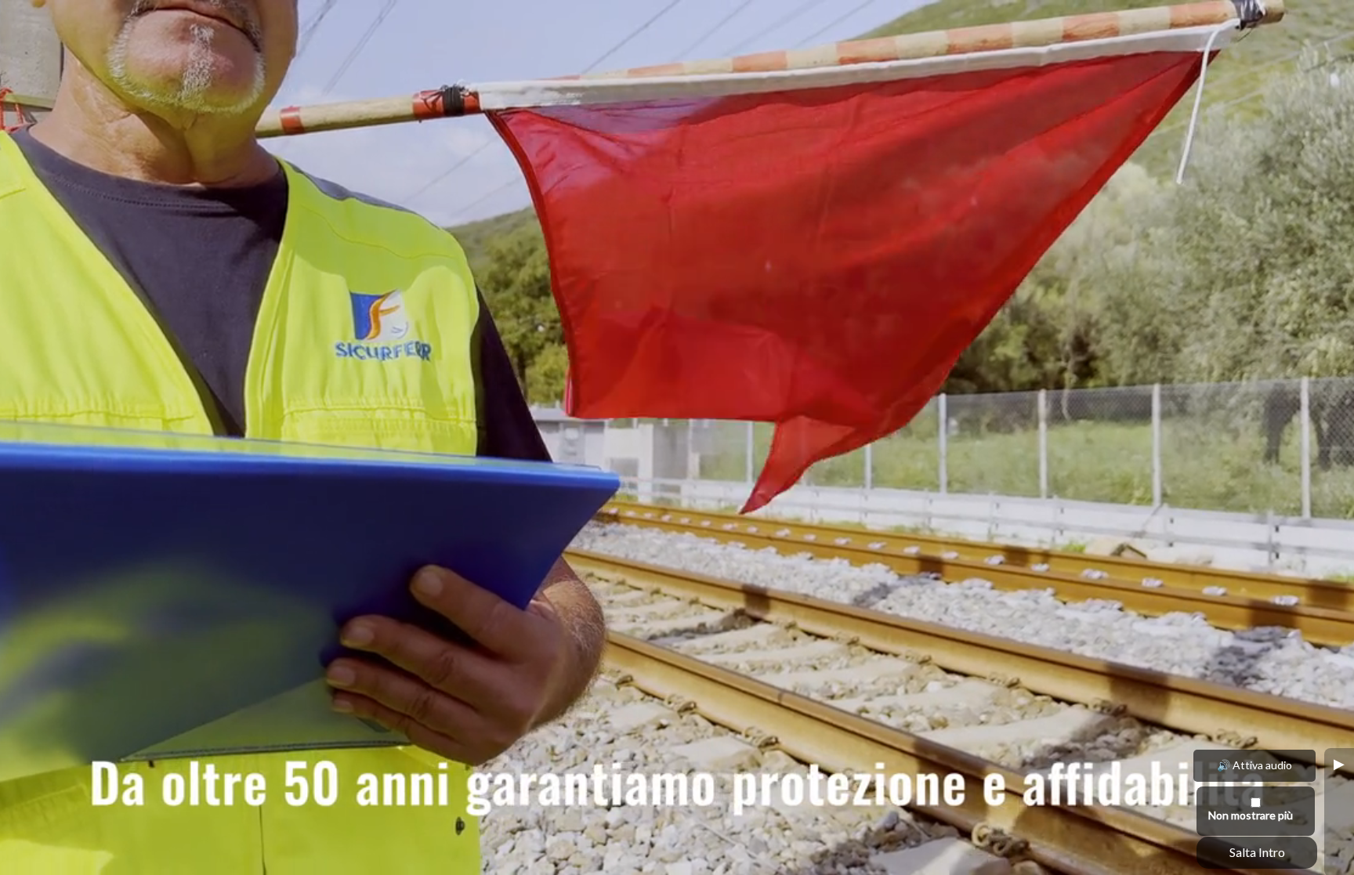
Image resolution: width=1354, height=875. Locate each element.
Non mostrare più (1250, 815)
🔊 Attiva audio (1254, 765)
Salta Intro (1257, 851)
